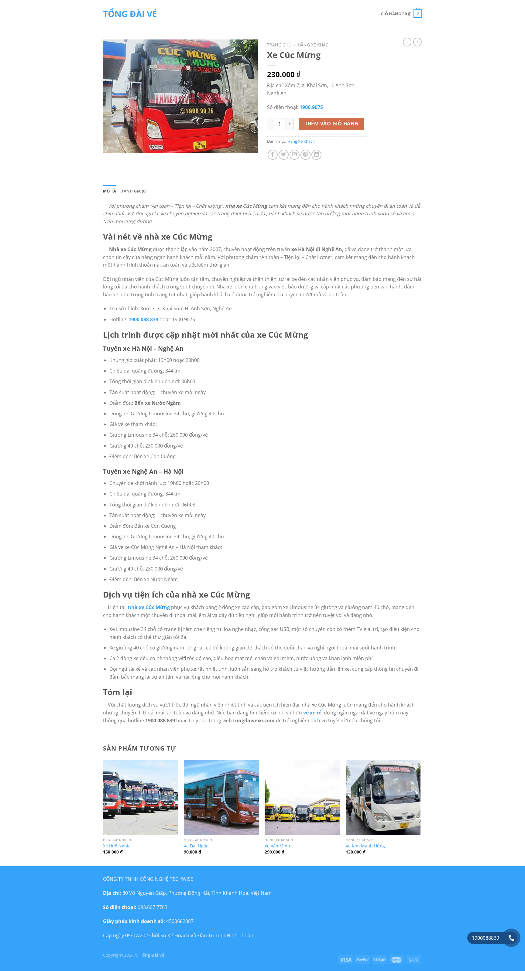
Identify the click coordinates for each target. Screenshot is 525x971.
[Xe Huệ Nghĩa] (140, 797)
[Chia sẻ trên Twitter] (284, 155)
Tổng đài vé (130, 13)
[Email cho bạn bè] (295, 155)
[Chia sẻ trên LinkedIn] (316, 155)
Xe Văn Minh (277, 846)
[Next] (420, 812)
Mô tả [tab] (109, 191)
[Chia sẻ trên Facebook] (273, 155)
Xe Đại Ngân (196, 846)
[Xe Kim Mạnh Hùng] (383, 797)
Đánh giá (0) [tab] (133, 191)
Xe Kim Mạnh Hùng (365, 846)
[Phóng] (111, 146)
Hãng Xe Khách (314, 45)
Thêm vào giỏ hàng (332, 123)
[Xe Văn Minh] (302, 797)
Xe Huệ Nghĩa (117, 846)
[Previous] (103, 812)
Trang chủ (279, 45)
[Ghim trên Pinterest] (305, 155)
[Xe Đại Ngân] (221, 797)
